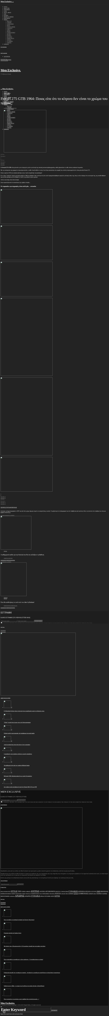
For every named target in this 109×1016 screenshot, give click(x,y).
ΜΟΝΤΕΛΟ (28, 893)
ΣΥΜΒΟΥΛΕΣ (83, 893)
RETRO (9, 34)
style (14, 891)
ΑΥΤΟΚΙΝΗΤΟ (50, 891)
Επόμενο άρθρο (6, 561)
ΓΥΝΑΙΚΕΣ (73, 891)
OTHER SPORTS (11, 32)
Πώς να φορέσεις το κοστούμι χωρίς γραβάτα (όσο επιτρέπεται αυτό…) (21, 999)
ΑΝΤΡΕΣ (42, 891)
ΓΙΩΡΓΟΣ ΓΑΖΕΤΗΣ (8, 558)
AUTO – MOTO (7, 12)
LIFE (5, 14)
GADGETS (9, 28)
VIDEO (24, 891)
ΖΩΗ (98, 891)
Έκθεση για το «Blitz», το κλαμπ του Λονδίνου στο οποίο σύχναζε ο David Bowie (24, 986)
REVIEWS (9, 37)
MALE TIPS (6, 8)
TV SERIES (10, 41)
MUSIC (9, 31)
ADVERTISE (7, 56)
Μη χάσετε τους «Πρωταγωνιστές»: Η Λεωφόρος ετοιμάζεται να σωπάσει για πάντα (24, 946)
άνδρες (28, 896)
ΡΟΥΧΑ (58, 893)
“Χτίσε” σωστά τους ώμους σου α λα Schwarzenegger (17, 722)
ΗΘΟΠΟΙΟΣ (104, 891)
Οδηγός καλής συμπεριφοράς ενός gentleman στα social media (19, 733)
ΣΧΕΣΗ (91, 893)
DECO (8, 25)
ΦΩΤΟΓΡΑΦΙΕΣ (5, 896)
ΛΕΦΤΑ (24, 893)
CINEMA (9, 22)
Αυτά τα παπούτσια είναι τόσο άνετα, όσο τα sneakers (17, 744)
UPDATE (9, 42)
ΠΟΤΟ (40, 893)
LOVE (5, 11)
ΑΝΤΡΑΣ (35, 891)
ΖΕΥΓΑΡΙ (93, 891)
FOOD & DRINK (11, 26)
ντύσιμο (47, 896)
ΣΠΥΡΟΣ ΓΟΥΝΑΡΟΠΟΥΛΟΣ (10, 108)
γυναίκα (35, 896)
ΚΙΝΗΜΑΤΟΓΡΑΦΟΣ (6, 893)
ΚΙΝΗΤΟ (13, 893)
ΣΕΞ (67, 893)
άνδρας (19, 895)
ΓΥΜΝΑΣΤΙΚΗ (64, 891)
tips (19, 891)
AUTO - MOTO (7, 93)
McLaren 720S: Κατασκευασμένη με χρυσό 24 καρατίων (18, 776)
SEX (9, 891)
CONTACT (6, 44)
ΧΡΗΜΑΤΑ (12, 896)
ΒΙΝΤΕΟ (58, 891)
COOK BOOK (10, 24)
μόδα (42, 896)
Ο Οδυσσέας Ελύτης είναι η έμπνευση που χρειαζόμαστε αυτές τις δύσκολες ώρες (24, 711)
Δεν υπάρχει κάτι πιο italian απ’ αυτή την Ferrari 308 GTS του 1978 (20, 787)
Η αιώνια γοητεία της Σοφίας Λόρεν (12, 933)
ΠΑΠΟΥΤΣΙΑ (35, 893)
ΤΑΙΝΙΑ (99, 893)
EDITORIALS (7, 18)
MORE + (6, 19)
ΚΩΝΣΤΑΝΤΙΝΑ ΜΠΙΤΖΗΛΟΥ (10, 605)
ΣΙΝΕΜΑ (70, 893)
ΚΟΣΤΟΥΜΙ (19, 893)
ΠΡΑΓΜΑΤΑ (52, 893)
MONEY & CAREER (8, 16)
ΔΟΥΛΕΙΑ (81, 891)
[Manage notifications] (4, 1012)
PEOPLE (9, 35)
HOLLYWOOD (4, 891)
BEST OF (9, 21)
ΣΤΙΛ (76, 893)
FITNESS (6, 15)
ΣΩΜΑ (94, 893)
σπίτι (52, 896)
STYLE (5, 6)
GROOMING (7, 9)
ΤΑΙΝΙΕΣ (104, 893)
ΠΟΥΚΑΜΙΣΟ (45, 893)
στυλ (57, 896)
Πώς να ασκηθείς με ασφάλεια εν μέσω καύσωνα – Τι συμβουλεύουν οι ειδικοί (23, 959)
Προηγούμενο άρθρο (7, 515)
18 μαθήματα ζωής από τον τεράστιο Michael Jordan (16, 765)
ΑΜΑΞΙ (28, 891)
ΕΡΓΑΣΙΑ (88, 891)
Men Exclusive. (6, 1)
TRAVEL (9, 39)
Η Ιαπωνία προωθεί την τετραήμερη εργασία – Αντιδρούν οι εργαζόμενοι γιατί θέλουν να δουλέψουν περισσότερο (32, 972)
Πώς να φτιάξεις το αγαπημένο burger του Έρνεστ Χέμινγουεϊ (19, 919)
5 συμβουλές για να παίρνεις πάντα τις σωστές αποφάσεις (18, 754)
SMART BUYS (10, 38)
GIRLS (8, 29)
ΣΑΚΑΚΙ (63, 893)
